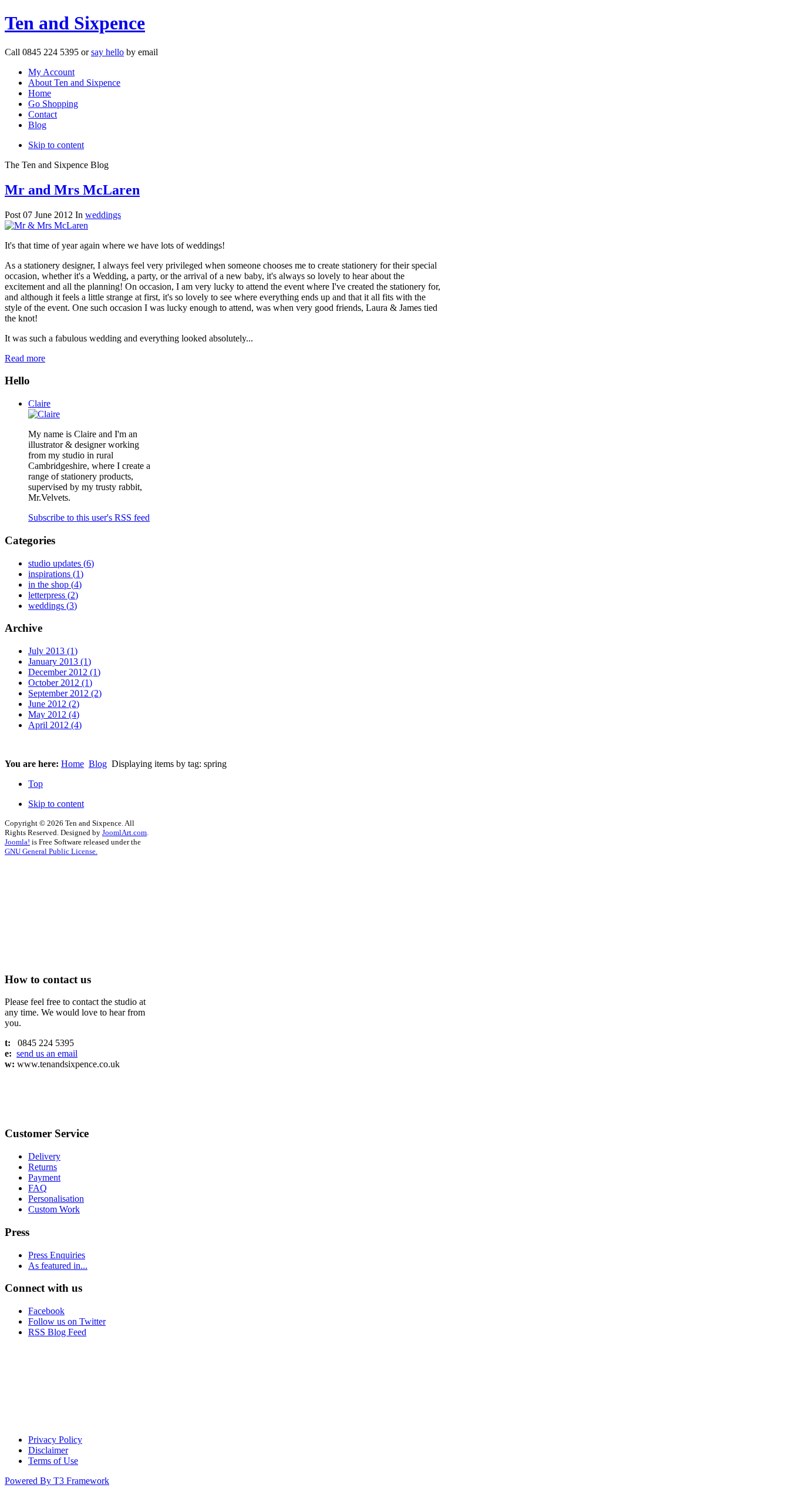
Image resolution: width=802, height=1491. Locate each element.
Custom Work (54, 1209)
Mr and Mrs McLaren (72, 189)
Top (35, 784)
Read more (25, 358)
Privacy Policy (55, 1440)
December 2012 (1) (64, 672)
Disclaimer (48, 1450)
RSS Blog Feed (57, 1332)
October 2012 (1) (60, 683)
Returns (42, 1167)
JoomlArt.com (124, 832)
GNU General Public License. (51, 851)
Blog (98, 764)
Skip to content (56, 145)
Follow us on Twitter (67, 1321)
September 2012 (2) (65, 693)
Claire (39, 403)
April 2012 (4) (55, 725)
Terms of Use (53, 1461)
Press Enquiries (56, 1255)
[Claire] (44, 414)
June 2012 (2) (53, 704)
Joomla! (17, 841)
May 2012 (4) (53, 714)
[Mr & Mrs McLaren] (46, 225)
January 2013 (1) (59, 661)
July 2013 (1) (52, 651)
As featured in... (57, 1266)
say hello (107, 52)
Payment (44, 1177)
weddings (103, 215)
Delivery (44, 1156)
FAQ (37, 1188)
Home (72, 764)
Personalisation (56, 1199)
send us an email (46, 1053)
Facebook (46, 1311)
